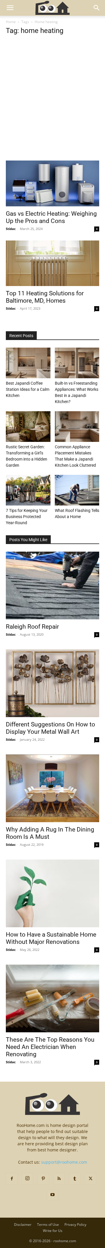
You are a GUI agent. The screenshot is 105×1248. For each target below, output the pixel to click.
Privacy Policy (75, 1224)
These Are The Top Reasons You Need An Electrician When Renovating (50, 1047)
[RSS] (59, 1179)
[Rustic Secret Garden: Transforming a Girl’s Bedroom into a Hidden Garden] (28, 426)
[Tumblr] (74, 1179)
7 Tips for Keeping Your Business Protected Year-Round (27, 516)
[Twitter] (90, 1179)
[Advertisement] (52, 105)
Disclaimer (23, 1224)
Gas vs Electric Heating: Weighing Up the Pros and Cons (51, 217)
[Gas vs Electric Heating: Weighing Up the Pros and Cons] (52, 183)
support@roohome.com (64, 1162)
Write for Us (52, 1230)
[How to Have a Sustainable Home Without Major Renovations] (52, 893)
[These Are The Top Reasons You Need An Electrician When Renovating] (52, 998)
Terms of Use (48, 1224)
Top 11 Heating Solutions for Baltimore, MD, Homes (45, 297)
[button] (10, 8)
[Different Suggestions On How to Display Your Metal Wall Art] (52, 683)
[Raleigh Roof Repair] (52, 585)
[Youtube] (52, 1195)
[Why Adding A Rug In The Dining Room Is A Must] (52, 788)
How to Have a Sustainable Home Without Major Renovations (51, 938)
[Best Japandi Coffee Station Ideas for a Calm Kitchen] (28, 363)
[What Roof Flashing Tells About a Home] (77, 490)
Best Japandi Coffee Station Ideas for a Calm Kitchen (27, 389)
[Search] (97, 8)
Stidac (11, 228)
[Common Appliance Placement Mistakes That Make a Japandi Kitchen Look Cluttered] (77, 426)
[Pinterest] (43, 1179)
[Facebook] (12, 1179)
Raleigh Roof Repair (32, 626)
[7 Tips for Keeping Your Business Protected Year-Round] (28, 490)
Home (11, 21)
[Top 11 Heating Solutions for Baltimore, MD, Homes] (52, 263)
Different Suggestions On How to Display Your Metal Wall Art (50, 728)
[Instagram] (27, 1178)
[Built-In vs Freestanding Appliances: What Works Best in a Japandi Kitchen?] (77, 363)
